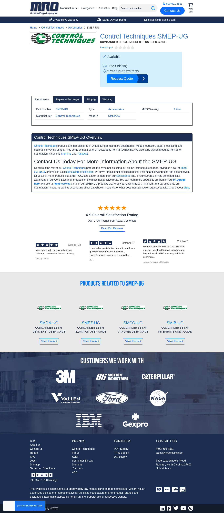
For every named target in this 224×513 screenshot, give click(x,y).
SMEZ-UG (91, 323)
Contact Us (172, 10)
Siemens (66, 153)
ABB (74, 472)
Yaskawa (82, 153)
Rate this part (106, 47)
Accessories (75, 27)
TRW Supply (121, 452)
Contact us (36, 448)
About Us (104, 8)
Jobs (33, 460)
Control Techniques (52, 27)
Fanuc (75, 452)
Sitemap (35, 464)
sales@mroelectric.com (79, 171)
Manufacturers (68, 8)
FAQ (32, 456)
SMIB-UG (175, 323)
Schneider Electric (82, 460)
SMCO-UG (133, 323)
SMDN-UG (49, 323)
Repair (34, 452)
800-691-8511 (174, 3)
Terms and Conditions (42, 468)
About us (35, 445)
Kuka (75, 456)
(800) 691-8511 (165, 448)
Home (33, 27)
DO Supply (120, 456)
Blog (115, 8)
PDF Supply (121, 448)
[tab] (41, 99)
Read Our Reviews (112, 228)
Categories (87, 8)
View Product (49, 341)
